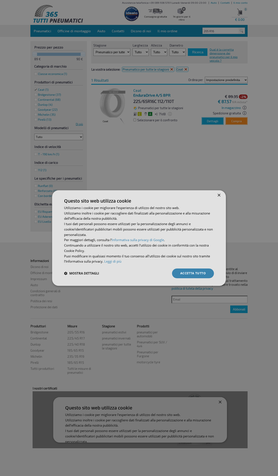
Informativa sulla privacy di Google (138, 240)
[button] (81, 273)
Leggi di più (112, 261)
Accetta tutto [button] (193, 273)
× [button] (218, 195)
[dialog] (139, 238)
